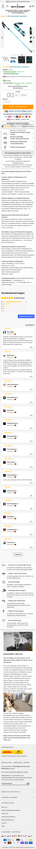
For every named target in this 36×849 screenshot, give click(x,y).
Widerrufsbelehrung (8, 820)
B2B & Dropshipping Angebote (11, 810)
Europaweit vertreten (11, 832)
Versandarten (8, 747)
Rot (16, 95)
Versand (4, 823)
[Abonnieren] (28, 784)
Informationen (8, 802)
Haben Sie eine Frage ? (11, 791)
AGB (3, 826)
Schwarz (23, 95)
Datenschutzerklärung (8, 816)
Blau (10, 95)
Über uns (4, 807)
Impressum (5, 813)
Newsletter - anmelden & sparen (16, 762)
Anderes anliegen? (10, 797)
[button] (14, 16)
